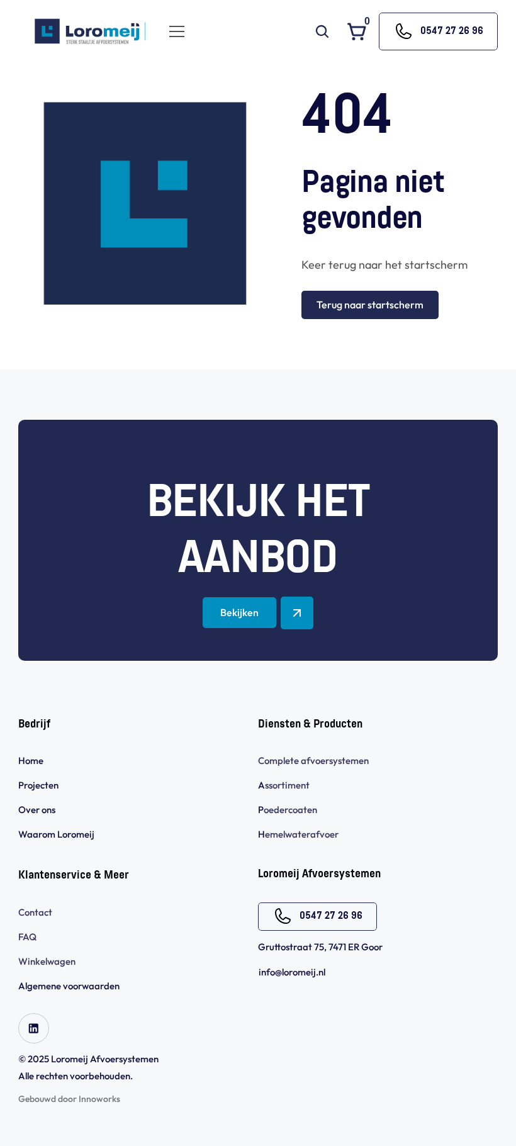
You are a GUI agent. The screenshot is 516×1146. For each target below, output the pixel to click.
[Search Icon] (322, 31)
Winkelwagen (47, 961)
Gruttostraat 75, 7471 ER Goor (320, 947)
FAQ (27, 937)
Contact (35, 912)
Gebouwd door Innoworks (69, 1098)
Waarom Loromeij (56, 834)
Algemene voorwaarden (69, 986)
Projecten (38, 785)
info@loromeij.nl (292, 972)
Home (30, 761)
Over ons (36, 810)
